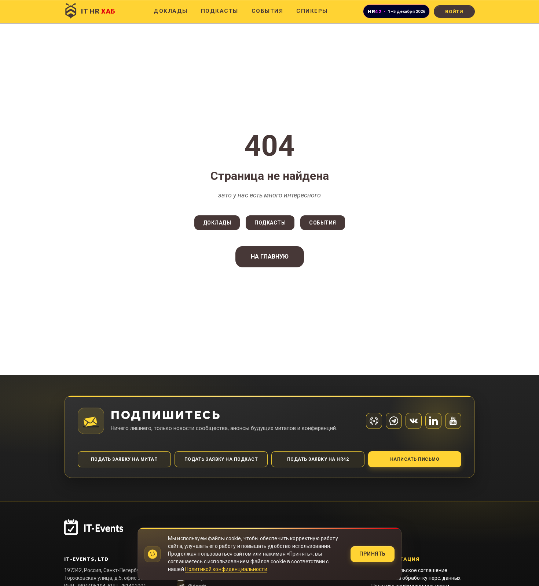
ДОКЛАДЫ (171, 11)
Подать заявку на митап (124, 459)
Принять (372, 554)
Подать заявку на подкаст (221, 459)
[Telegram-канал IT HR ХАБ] (374, 421)
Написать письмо (414, 459)
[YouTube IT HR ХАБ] (453, 421)
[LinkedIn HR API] (433, 421)
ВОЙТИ (454, 11)
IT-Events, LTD (86, 559)
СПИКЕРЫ (312, 11)
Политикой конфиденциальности (226, 569)
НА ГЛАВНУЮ (270, 256)
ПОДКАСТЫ (219, 11)
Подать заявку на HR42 (318, 459)
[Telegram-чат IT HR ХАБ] (394, 421)
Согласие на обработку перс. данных (416, 578)
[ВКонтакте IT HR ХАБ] (414, 421)
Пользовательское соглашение (409, 570)
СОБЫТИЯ (267, 11)
